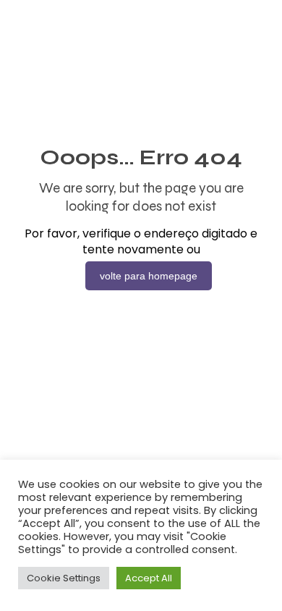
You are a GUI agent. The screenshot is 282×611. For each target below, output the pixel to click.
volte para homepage (148, 276)
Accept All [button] (148, 578)
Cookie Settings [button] (64, 578)
